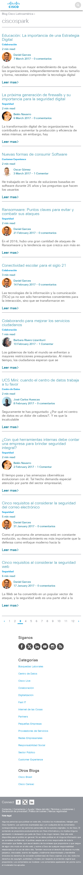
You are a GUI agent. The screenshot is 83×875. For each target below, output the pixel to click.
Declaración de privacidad (14, 811)
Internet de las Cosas (30, 709)
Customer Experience (30, 759)
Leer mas (9, 82)
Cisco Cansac (26, 784)
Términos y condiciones (62, 809)
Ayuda (31, 809)
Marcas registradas (57, 811)
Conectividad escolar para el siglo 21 (34, 265)
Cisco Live (24, 681)
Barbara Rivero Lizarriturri (29, 340)
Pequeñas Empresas (30, 724)
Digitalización (25, 695)
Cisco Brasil (25, 777)
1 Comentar (41, 173)
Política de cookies (38, 811)
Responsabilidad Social (31, 745)
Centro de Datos (27, 674)
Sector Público (26, 752)
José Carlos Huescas (27, 399)
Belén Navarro (22, 114)
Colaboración (26, 688)
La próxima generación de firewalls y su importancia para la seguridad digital (36, 97)
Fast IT (22, 702)
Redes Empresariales (30, 738)
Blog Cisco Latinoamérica (17, 14)
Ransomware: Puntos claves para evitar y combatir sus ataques (38, 212)
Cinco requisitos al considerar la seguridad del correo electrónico (39, 505)
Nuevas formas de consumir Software (34, 154)
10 (58, 621)
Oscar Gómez (22, 169)
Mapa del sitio (42, 809)
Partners (23, 717)
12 (72, 621)
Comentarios (20, 809)
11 (65, 621)
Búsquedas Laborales (30, 666)
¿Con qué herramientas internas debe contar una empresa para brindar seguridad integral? (40, 444)
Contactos (7, 809)
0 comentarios (43, 58)
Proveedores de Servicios (33, 731)
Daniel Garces (22, 55)
